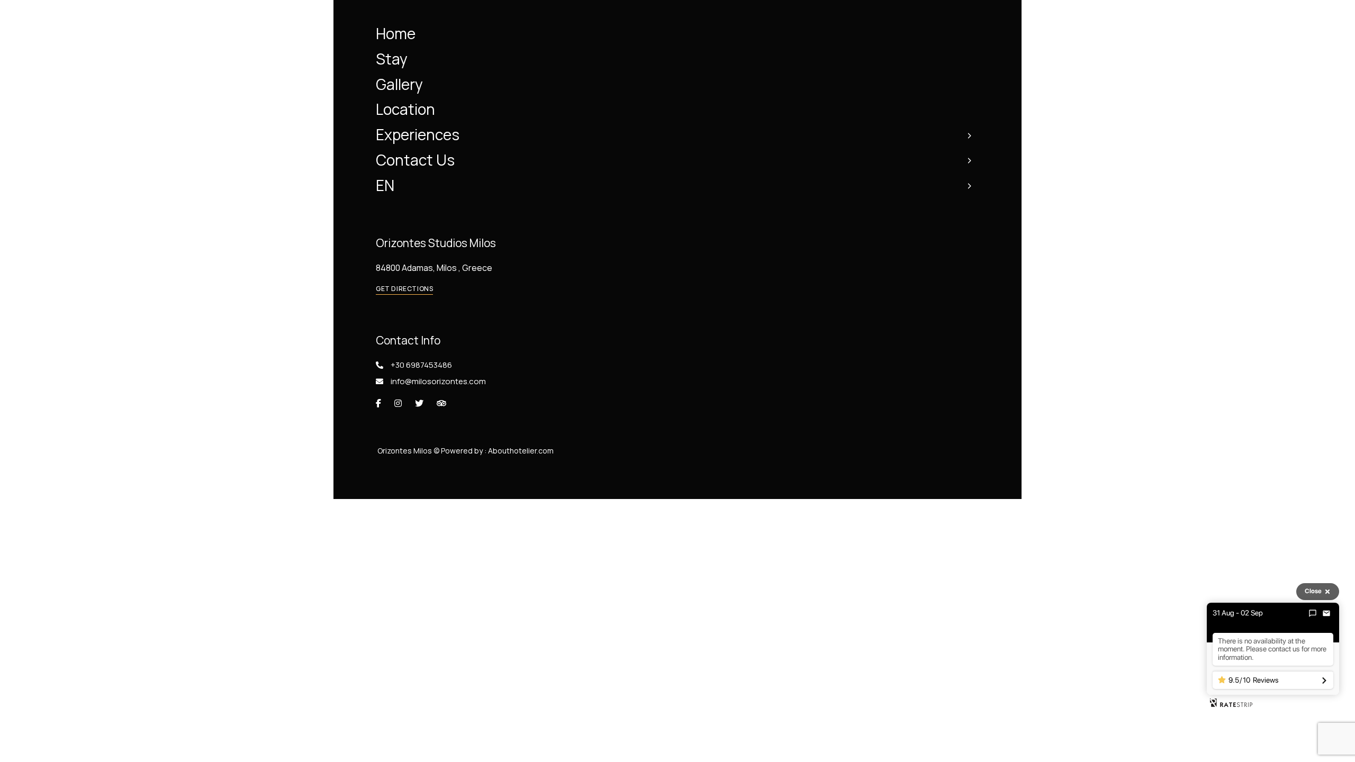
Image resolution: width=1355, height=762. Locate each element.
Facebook (378, 403)
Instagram (398, 403)
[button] (404, 289)
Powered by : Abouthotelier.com (497, 451)
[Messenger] (1313, 613)
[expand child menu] (968, 135)
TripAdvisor (441, 403)
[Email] (1326, 613)
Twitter (419, 403)
